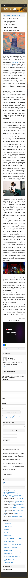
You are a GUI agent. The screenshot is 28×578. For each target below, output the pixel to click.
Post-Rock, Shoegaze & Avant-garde (12, 554)
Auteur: (5, 22)
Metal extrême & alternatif (10, 543)
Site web (4, 403)
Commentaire (5, 379)
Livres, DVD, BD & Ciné (9, 541)
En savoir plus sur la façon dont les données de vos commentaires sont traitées (13, 416)
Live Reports (7, 540)
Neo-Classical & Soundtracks (10, 547)
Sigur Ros (14, 65)
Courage (18, 574)
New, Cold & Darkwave (9, 548)
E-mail (4, 398)
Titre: (5, 21)
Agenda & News (7, 523)
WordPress (13, 574)
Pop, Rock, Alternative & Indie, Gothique (13, 551)
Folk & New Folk (7, 535)
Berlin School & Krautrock (9, 528)
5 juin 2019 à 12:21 (11, 359)
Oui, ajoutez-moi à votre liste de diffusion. (12, 408)
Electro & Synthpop (16, 348)
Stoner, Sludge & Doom (9, 559)
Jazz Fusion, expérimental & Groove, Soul (13, 538)
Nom (3, 393)
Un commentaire (14, 18)
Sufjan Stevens (15, 62)
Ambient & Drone (8, 348)
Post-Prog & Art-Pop (8, 553)
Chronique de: (7, 27)
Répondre (5, 366)
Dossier (6, 532)
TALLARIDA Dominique (9, 493)
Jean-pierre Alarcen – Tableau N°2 (17, 516)
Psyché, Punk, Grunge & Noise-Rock (12, 556)
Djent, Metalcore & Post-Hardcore (11, 531)
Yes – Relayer (13, 496)
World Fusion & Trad (8, 562)
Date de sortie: (7, 26)
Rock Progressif (7, 557)
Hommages (6, 537)
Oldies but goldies (8, 550)
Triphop (6, 560)
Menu (4, 5)
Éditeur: (5, 24)
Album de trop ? (7, 525)
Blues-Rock (6, 529)
